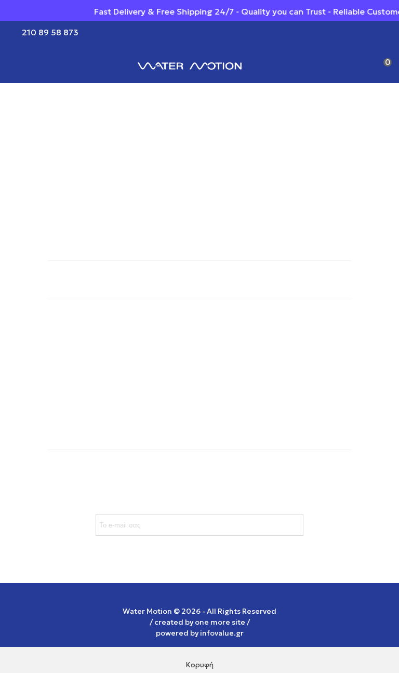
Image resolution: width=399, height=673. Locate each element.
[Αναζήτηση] (361, 65)
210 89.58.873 (76, 388)
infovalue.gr (222, 633)
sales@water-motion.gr (95, 409)
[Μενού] (18, 65)
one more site (220, 622)
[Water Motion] (189, 65)
